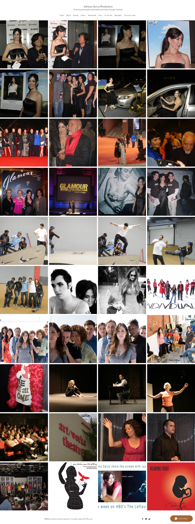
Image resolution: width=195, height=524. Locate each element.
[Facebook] (143, 519)
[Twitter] (146, 519)
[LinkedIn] (149, 519)
